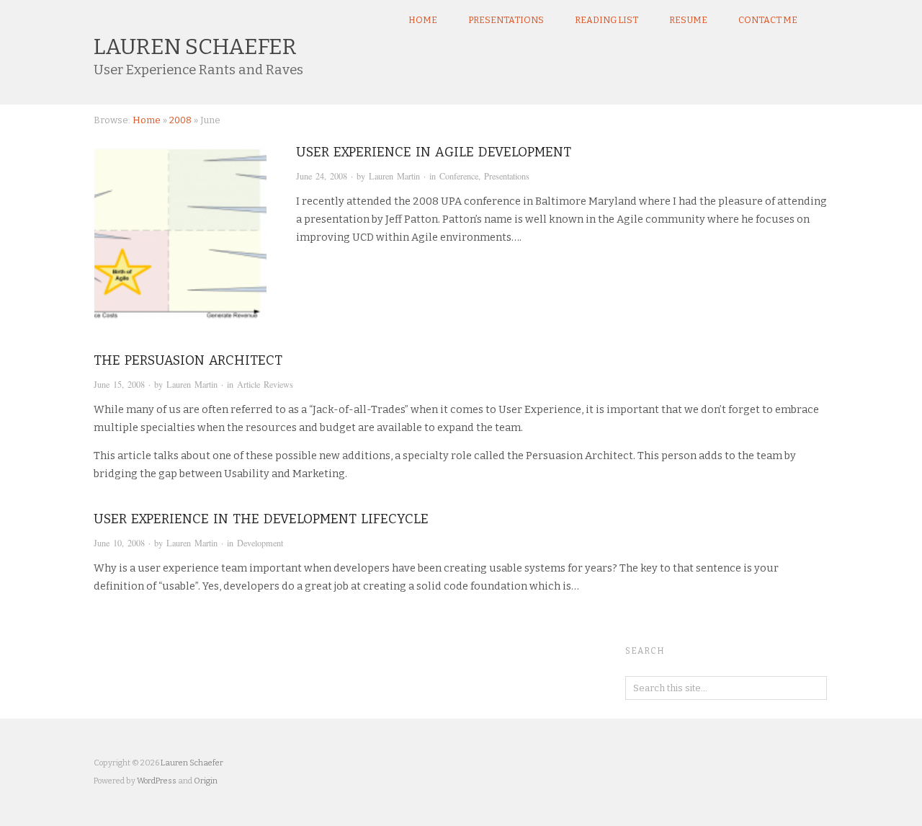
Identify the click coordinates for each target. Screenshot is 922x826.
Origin (206, 781)
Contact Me (767, 20)
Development (260, 543)
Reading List (606, 20)
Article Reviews (265, 384)
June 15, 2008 (119, 384)
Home (422, 20)
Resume (688, 20)
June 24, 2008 (321, 176)
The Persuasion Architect (188, 360)
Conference (458, 176)
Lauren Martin (394, 176)
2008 (180, 120)
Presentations (506, 20)
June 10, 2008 (119, 543)
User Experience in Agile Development (433, 152)
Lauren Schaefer (195, 47)
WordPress (156, 781)
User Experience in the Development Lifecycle (261, 519)
